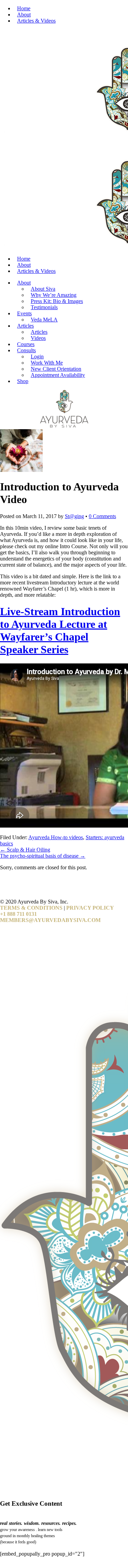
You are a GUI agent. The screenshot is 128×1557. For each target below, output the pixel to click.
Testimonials (44, 307)
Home (23, 8)
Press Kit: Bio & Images (57, 301)
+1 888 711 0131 (18, 914)
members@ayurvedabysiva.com (50, 920)
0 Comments (102, 516)
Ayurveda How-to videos (55, 837)
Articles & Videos (36, 21)
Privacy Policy (90, 908)
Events (24, 313)
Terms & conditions (31, 908)
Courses (25, 344)
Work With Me (47, 363)
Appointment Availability (58, 375)
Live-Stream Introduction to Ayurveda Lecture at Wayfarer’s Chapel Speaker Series (60, 630)
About (24, 14)
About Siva (43, 289)
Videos (38, 338)
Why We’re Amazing (53, 295)
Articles (25, 326)
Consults (26, 350)
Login (37, 356)
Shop (22, 381)
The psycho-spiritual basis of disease (42, 856)
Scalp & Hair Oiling (25, 850)
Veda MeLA (44, 319)
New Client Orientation (56, 369)
